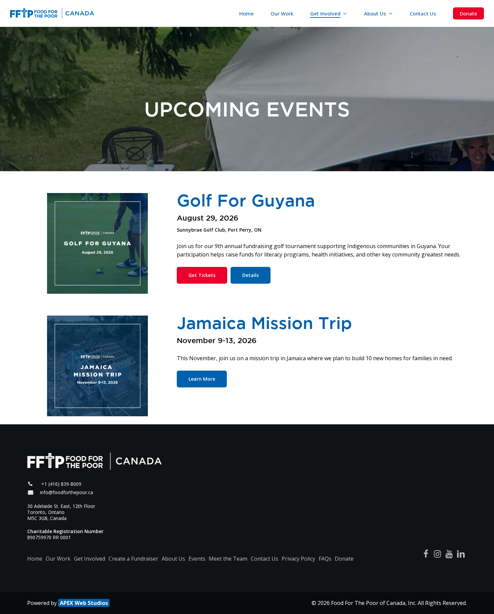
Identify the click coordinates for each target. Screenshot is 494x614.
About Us (173, 558)
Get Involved (89, 558)
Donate (344, 558)
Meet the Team (228, 558)
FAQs (325, 558)
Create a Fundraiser (133, 558)
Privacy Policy (298, 558)
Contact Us (264, 558)
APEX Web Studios (84, 603)
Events (197, 558)
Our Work (58, 558)
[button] (202, 275)
